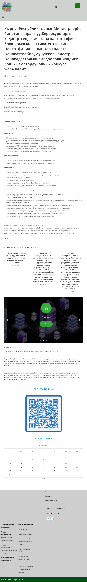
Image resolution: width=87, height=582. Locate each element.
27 (43, 471)
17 (10, 467)
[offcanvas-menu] (56, 7)
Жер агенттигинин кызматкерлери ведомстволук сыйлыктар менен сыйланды (31, 351)
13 (43, 463)
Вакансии (24, 77)
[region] (43, 320)
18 (21, 467)
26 (32, 471)
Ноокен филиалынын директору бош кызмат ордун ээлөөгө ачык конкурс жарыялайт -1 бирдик (16, 258)
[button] (7, 320)
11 (21, 463)
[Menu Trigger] (77, 5)
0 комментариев (17, 354)
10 (10, 463)
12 (32, 463)
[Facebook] (48, 519)
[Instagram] (52, 519)
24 (10, 471)
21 (54, 467)
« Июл (43, 479)
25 (21, 471)
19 (32, 467)
